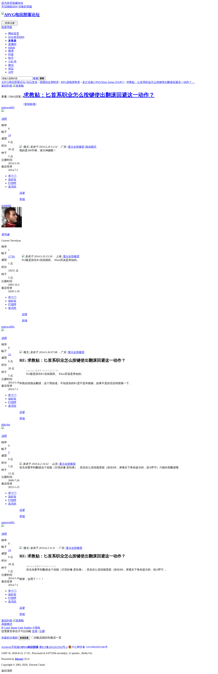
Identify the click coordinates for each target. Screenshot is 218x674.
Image (14, 627)
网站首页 (13, 33)
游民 (4, 118)
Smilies (28, 627)
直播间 (12, 44)
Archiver (6, 647)
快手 (11, 58)
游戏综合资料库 (49, 82)
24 (9, 135)
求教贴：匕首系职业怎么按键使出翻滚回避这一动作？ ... (160, 82)
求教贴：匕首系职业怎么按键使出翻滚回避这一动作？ (89, 95)
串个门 (12, 175)
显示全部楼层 (76, 146)
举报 (22, 199)
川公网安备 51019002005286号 (90, 647)
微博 (11, 50)
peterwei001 (8, 107)
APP (10, 72)
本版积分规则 (9, 637)
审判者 (5, 234)
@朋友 (36, 627)
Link (20, 627)
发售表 (12, 40)
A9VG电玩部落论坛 (13, 82)
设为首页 (6, 3)
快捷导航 (6, 27)
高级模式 (6, 624)
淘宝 (11, 68)
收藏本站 (17, 3)
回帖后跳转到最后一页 (47, 637)
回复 (22, 192)
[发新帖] (18, 85)
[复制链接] (30, 104)
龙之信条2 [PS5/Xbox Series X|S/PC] (103, 82)
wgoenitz (6, 205)
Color (7, 627)
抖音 (11, 54)
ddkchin (5, 424)
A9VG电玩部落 (29, 647)
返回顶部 (6, 670)
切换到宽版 (25, 6)
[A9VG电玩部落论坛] (20, 14)
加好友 (12, 179)
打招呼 (12, 183)
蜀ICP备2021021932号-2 (53, 647)
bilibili (11, 47)
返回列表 (6, 85)
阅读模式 (90, 146)
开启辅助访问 (9, 6)
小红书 (12, 61)
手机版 (15, 647)
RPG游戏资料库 (70, 82)
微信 (11, 65)
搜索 (35, 78)
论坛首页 (16, 37)
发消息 (12, 186)
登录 (34, 631)
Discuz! (19, 658)
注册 (42, 631)
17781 (11, 256)
